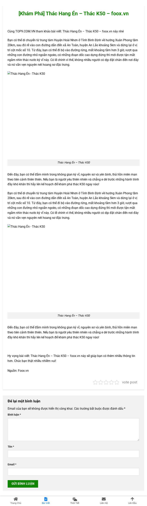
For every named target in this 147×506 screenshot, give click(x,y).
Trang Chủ (15, 503)
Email (12, 464)
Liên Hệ (104, 503)
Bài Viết (46, 503)
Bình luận (14, 414)
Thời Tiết (74, 503)
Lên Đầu (132, 503)
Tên (11, 446)
